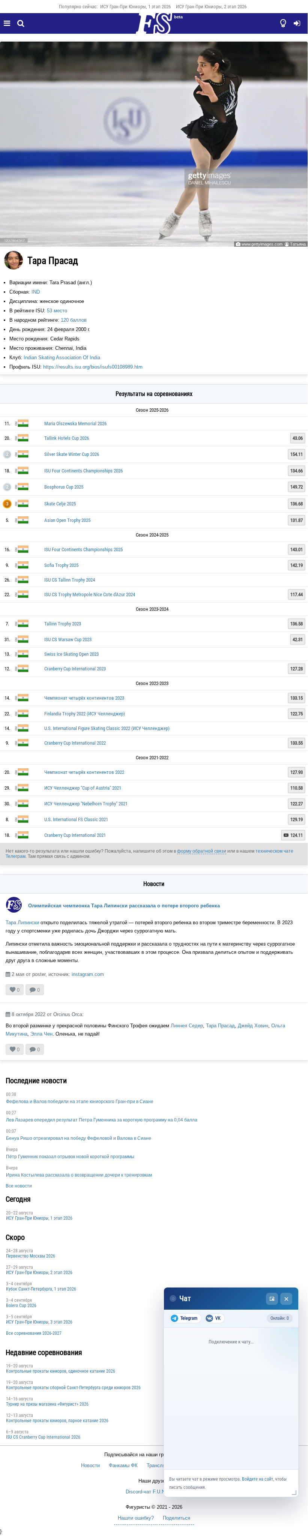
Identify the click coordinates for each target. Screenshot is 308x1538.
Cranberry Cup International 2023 (75, 669)
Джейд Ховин (253, 1025)
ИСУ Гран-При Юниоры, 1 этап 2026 (135, 6)
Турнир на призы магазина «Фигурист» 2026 (47, 1404)
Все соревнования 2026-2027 (34, 1333)
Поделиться (176, 1518)
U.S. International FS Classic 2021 (76, 819)
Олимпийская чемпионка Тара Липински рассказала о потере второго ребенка (124, 905)
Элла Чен (41, 1034)
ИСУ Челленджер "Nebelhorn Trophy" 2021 (86, 803)
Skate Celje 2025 (60, 504)
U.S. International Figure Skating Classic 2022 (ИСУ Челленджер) (107, 728)
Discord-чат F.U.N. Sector (154, 1492)
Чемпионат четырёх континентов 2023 (84, 698)
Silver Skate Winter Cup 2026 (71, 454)
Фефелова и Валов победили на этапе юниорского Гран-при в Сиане (79, 1101)
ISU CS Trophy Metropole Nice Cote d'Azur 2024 (89, 594)
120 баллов (74, 320)
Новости (90, 1465)
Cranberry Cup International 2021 (75, 835)
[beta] (153, 28)
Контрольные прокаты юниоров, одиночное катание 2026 (60, 1371)
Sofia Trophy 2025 (61, 565)
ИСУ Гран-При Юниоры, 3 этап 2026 (39, 1322)
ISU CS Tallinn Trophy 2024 (69, 580)
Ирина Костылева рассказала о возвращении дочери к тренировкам (79, 1175)
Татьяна (298, 244)
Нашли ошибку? (136, 1518)
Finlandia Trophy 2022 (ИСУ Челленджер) (84, 714)
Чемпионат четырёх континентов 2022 (84, 772)
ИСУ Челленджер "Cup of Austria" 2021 (82, 788)
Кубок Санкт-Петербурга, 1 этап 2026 (41, 1289)
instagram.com (88, 974)
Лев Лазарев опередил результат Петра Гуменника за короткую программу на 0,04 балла (101, 1120)
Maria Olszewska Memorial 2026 (75, 423)
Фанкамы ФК (123, 1465)
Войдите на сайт (257, 1479)
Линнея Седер (187, 1025)
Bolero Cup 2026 (21, 1305)
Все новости (19, 1186)
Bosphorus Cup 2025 (63, 487)
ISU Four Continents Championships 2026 (83, 471)
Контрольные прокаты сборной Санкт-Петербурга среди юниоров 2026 (73, 1387)
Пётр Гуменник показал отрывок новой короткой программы (70, 1156)
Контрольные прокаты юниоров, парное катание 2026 (57, 1420)
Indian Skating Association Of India (62, 357)
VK (218, 1318)
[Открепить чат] (272, 1299)
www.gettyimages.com (262, 244)
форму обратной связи (201, 851)
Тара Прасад (220, 1025)
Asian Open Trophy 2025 (67, 520)
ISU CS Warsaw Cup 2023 (68, 639)
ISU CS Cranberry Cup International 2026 (43, 1437)
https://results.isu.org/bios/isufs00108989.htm (93, 367)
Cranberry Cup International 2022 (75, 743)
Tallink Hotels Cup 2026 (66, 438)
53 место (57, 310)
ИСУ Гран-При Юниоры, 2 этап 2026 (211, 6)
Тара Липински (22, 922)
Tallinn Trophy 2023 (62, 624)
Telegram (188, 1318)
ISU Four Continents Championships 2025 (83, 549)
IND (36, 292)
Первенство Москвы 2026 (30, 1256)
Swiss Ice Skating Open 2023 (71, 654)
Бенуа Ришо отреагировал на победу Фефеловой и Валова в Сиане (78, 1138)
